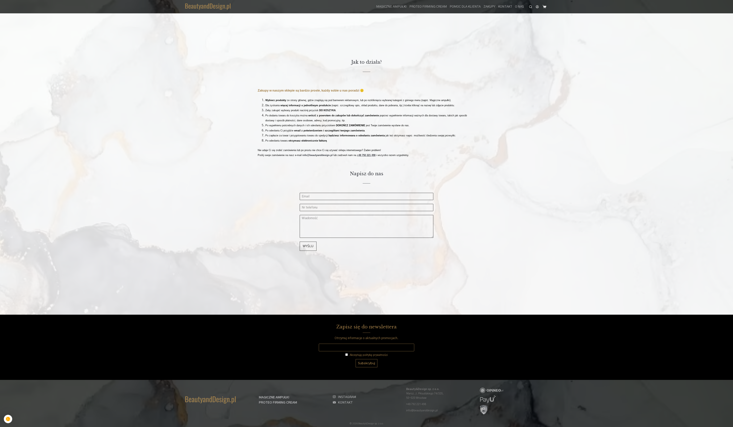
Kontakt (505, 6)
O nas (519, 6)
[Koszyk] (545, 7)
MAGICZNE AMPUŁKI (391, 6)
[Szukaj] (530, 6)
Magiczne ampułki (274, 397)
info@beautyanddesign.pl (422, 410)
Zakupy (489, 6)
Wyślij (308, 246)
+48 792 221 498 (416, 404)
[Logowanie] (537, 6)
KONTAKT (345, 402)
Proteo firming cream (278, 402)
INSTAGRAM (347, 397)
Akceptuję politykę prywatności (368, 355)
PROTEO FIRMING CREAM (428, 6)
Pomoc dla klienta (465, 6)
